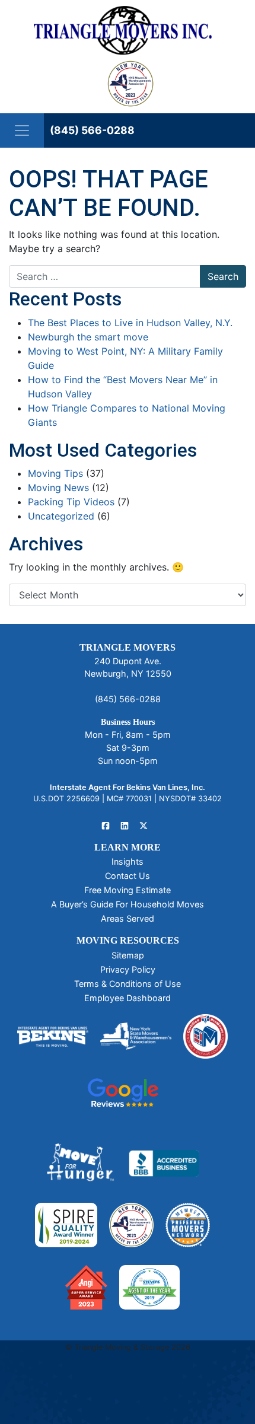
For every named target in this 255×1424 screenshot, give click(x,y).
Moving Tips (55, 473)
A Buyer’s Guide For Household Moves (127, 904)
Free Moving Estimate (127, 890)
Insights (127, 861)
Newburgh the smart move (88, 337)
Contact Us (127, 876)
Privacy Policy (127, 969)
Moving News (58, 487)
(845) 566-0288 (92, 130)
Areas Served (127, 918)
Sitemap (127, 955)
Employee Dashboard (127, 998)
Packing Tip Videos (71, 502)
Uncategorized (61, 516)
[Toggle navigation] (22, 130)
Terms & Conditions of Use (127, 984)
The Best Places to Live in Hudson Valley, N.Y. (130, 323)
